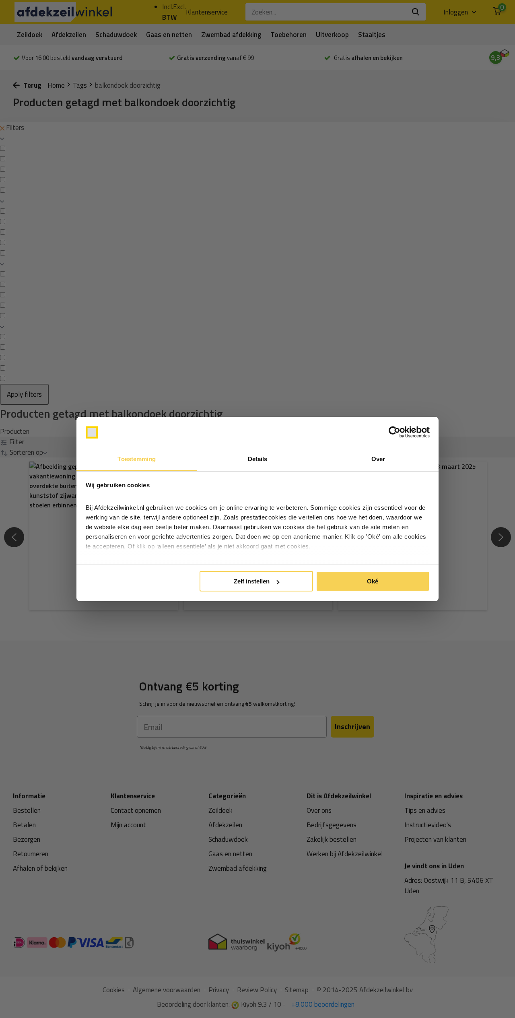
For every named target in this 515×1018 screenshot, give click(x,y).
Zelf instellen (252, 581)
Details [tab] (258, 458)
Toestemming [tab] (136, 458)
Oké (372, 581)
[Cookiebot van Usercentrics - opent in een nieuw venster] (394, 433)
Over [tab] (378, 458)
